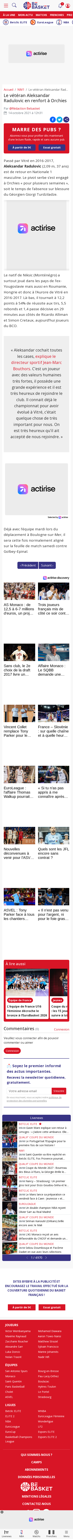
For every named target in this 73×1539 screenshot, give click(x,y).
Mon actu (25, 15)
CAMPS (36, 1462)
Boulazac (43, 1381)
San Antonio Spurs (16, 1371)
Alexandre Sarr (14, 1346)
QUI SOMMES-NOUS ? (36, 1455)
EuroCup (10, 1431)
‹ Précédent (28, 565)
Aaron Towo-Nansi (49, 1336)
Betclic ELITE (18, 22)
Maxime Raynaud (15, 1336)
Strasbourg (44, 1397)
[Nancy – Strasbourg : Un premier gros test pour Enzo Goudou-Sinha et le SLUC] (9, 1181)
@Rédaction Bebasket (24, 108)
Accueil (8, 90)
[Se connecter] (68, 5)
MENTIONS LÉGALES (36, 1496)
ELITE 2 (9, 1416)
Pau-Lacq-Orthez (48, 1376)
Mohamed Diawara (49, 1331)
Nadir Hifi (43, 1357)
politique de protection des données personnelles (34, 1099)
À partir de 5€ (22, 147)
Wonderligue (45, 1421)
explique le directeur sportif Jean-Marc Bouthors (36, 362)
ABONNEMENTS (36, 1470)
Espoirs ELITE (46, 1431)
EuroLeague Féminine (51, 1416)
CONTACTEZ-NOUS (36, 1504)
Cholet (9, 1392)
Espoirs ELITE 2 (47, 1437)
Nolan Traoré (13, 1357)
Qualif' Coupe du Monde (36, 1137)
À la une (9, 15)
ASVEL (9, 1397)
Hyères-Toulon (47, 1386)
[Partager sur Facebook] (53, 120)
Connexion (61, 1029)
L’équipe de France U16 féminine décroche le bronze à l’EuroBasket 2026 (27, 1010)
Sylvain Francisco (48, 1346)
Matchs (41, 15)
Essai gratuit (52, 147)
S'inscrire (59, 1091)
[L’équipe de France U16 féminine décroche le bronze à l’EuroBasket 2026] (27, 982)
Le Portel (43, 1392)
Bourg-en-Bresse (48, 1371)
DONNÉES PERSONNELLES (36, 1477)
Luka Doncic (12, 1352)
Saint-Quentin (13, 1381)
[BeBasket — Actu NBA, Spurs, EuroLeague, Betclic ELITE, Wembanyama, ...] (36, 5)
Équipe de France (20, 1000)
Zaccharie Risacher (16, 1341)
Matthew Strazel (48, 1341)
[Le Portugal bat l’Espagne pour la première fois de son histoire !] (9, 1141)
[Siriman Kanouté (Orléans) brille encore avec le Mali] (9, 1221)
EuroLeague (45, 22)
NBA (66, 22)
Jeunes (57, 1000)
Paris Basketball (15, 1386)
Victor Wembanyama (18, 1331)
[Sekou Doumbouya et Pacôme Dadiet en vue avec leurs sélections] (9, 1247)
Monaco (10, 1376)
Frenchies (57, 15)
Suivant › (47, 565)
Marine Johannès (48, 1352)
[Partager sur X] (60, 120)
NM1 (20, 90)
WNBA (42, 1411)
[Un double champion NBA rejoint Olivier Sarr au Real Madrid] (9, 1207)
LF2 (40, 1426)
